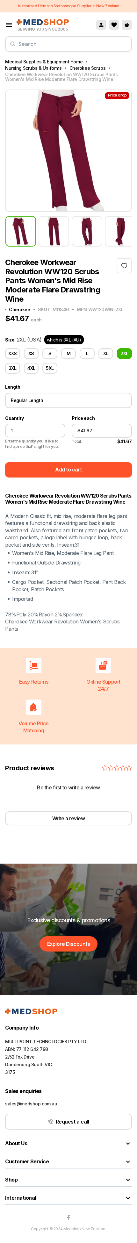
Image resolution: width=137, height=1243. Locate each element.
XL (105, 353)
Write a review (68, 818)
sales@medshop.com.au (31, 1103)
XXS (12, 353)
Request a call (72, 1121)
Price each (83, 418)
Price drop (117, 95)
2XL (124, 353)
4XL (31, 368)
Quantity (14, 418)
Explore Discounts (68, 944)
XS (31, 353)
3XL (13, 368)
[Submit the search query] (12, 46)
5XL (50, 368)
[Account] (101, 24)
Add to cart (68, 469)
